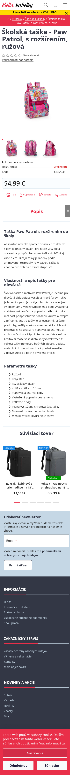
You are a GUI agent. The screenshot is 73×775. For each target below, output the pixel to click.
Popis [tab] (36, 211)
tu (63, 743)
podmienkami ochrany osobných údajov (32, 553)
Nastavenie (35, 753)
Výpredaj (9, 700)
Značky (8, 711)
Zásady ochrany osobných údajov (25, 651)
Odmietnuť (18, 765)
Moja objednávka (15, 667)
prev (4, 455)
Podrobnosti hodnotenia (17, 60)
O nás (7, 602)
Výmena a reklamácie (18, 656)
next (69, 455)
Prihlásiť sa (18, 565)
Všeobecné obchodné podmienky (25, 618)
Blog (7, 716)
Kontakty (9, 661)
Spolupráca (11, 623)
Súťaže (8, 695)
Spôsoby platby (14, 612)
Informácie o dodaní (17, 607)
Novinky (9, 705)
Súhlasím (52, 765)
